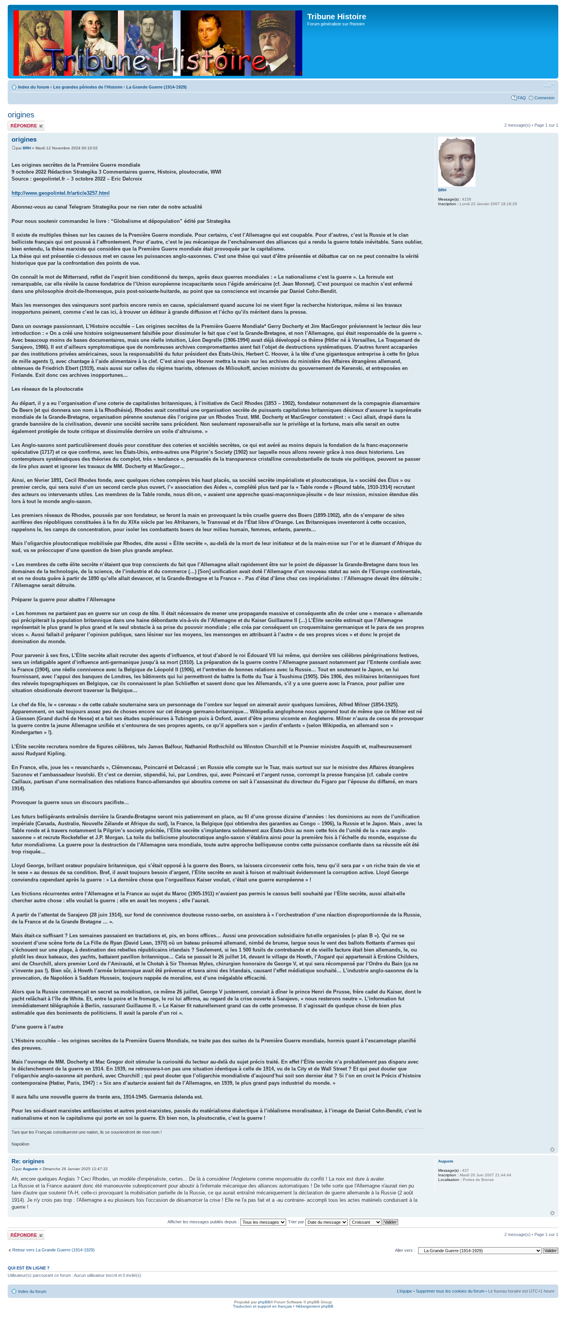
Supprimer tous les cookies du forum (450, 1291)
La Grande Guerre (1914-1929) (156, 87)
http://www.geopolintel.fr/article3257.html (61, 193)
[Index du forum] (158, 42)
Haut (552, 1149)
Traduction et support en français (262, 1306)
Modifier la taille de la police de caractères (548, 85)
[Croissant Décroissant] (374, 1221)
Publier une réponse (18, 125)
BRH (27, 148)
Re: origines (28, 1161)
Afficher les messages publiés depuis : (203, 1221)
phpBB (264, 1302)
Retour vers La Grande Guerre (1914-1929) (53, 1250)
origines (21, 114)
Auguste (30, 1169)
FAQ (521, 97)
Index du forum (33, 87)
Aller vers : (405, 1250)
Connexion (544, 97)
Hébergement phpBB (314, 1306)
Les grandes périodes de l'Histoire (87, 87)
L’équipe (404, 1291)
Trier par (296, 1221)
